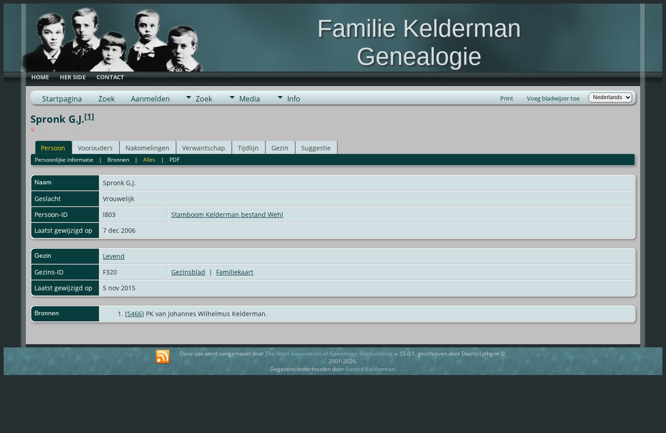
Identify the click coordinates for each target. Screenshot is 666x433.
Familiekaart (234, 272)
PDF (174, 160)
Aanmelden (150, 99)
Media (249, 99)
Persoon (53, 148)
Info (293, 99)
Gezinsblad (188, 272)
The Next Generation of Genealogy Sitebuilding (329, 353)
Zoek (106, 99)
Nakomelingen (147, 148)
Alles (149, 160)
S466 (134, 313)
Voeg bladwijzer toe (553, 98)
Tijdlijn (248, 148)
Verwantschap (203, 148)
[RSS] (162, 357)
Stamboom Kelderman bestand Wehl (227, 214)
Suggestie (316, 148)
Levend (114, 256)
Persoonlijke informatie (64, 160)
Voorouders (95, 148)
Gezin (280, 148)
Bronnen (118, 160)
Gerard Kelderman (370, 369)
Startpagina (62, 99)
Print (506, 98)
